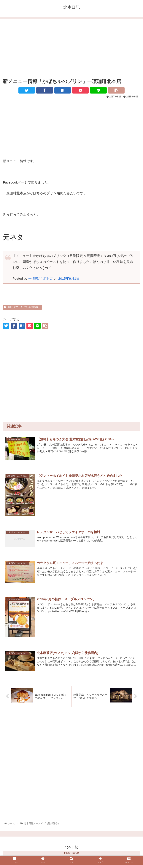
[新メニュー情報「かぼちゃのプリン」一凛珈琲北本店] (62, 90)
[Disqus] (71, 764)
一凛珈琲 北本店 (40, 278)
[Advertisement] (71, 48)
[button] (132, 639)
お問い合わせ (71, 852)
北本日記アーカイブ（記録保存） (24, 307)
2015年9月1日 (69, 278)
